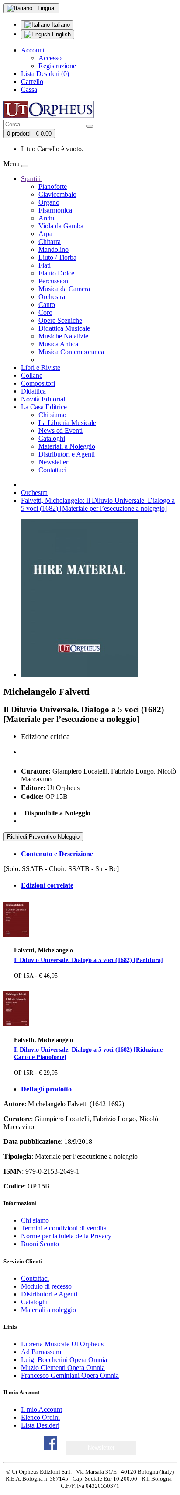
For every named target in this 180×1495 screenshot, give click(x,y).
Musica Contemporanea (71, 351)
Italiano (60, 24)
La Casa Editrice (45, 407)
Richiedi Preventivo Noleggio (43, 836)
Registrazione (57, 66)
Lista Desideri (40, 1425)
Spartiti (31, 178)
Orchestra (51, 296)
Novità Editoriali (44, 399)
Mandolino (53, 249)
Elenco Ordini (40, 1417)
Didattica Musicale (64, 328)
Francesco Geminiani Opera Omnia (70, 1375)
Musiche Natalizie (63, 336)
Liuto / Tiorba (57, 257)
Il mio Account (41, 1409)
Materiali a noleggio (48, 1310)
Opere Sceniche (60, 320)
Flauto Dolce (56, 273)
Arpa (45, 233)
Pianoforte (52, 186)
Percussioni (54, 281)
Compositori (38, 383)
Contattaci (52, 470)
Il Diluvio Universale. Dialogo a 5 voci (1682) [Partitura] (88, 959)
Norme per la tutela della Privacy (66, 1236)
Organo (48, 202)
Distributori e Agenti (66, 454)
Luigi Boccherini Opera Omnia (64, 1359)
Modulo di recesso (46, 1286)
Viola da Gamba (60, 226)
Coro (45, 312)
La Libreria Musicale (67, 422)
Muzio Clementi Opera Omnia (63, 1367)
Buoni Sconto (40, 1244)
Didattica (33, 391)
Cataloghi (51, 438)
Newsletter (53, 462)
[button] (101, 1447)
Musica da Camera (64, 289)
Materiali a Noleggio (66, 446)
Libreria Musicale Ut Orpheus (62, 1344)
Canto (46, 304)
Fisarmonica (55, 210)
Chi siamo (52, 414)
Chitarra (49, 241)
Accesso (50, 58)
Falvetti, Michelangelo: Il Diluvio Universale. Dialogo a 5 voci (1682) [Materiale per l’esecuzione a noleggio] (98, 504)
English (60, 34)
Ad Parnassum (41, 1352)
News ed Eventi (60, 430)
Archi (46, 218)
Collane (31, 375)
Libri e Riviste (40, 367)
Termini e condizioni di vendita (64, 1228)
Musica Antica (58, 344)
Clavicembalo (57, 194)
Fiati (44, 265)
